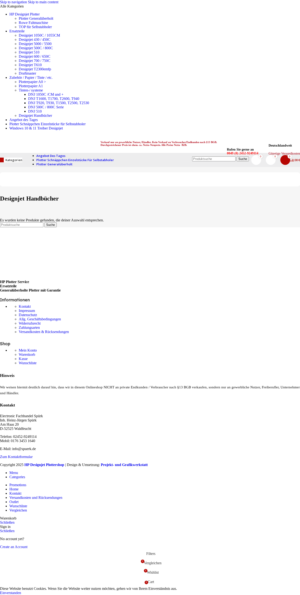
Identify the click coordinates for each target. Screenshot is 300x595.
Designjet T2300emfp (35, 69)
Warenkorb (27, 354)
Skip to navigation (14, 2)
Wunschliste (28, 363)
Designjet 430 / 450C (34, 40)
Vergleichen (18, 510)
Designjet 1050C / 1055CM (39, 35)
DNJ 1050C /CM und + (46, 94)
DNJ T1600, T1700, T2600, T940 (53, 99)
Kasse (23, 359)
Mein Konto (28, 350)
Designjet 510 (29, 52)
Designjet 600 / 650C (34, 56)
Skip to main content (43, 2)
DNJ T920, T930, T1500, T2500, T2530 (58, 103)
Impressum (27, 311)
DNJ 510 (35, 111)
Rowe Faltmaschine (33, 23)
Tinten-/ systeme (31, 90)
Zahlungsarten (29, 328)
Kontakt (25, 306)
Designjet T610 (30, 65)
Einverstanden (10, 593)
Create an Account (13, 547)
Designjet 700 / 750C (34, 61)
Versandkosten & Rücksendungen (44, 332)
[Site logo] (45, 154)
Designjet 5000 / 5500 (35, 44)
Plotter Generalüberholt (36, 18)
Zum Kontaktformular (16, 457)
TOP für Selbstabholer (35, 27)
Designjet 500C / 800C (36, 48)
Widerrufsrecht (30, 323)
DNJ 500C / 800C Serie (46, 107)
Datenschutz (28, 315)
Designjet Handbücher (35, 115)
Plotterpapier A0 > (32, 82)
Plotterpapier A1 (31, 86)
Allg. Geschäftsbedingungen (40, 319)
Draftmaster (27, 73)
